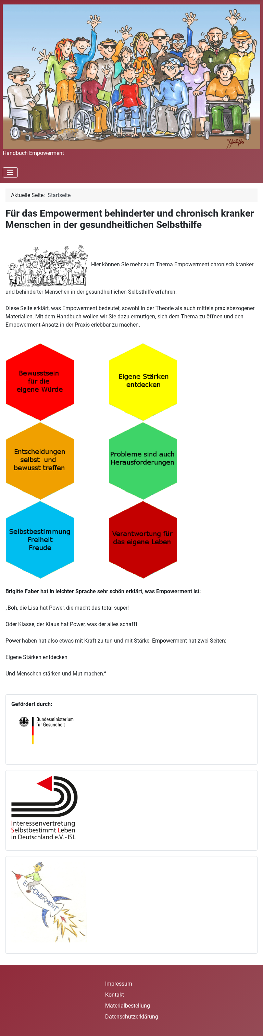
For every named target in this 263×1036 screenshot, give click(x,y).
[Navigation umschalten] (10, 172)
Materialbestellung (127, 1005)
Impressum (118, 983)
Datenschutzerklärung (131, 1016)
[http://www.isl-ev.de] (49, 807)
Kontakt (114, 994)
